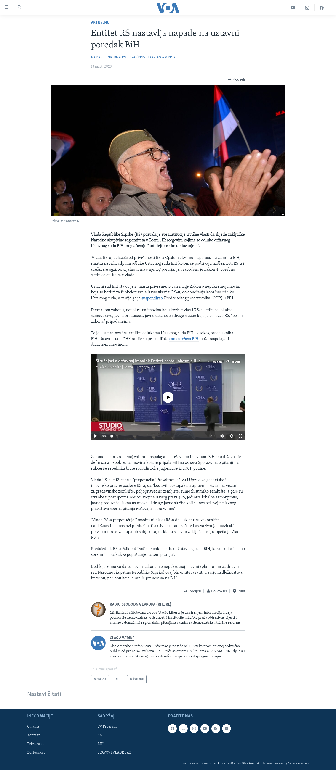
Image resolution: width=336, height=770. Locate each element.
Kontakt (33, 735)
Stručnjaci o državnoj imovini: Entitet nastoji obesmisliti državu (153, 361)
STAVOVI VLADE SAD (114, 753)
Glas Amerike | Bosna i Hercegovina (127, 367)
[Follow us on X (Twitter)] (183, 728)
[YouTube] (293, 7)
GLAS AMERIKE (165, 57)
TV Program (107, 727)
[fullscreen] (240, 435)
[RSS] (215, 728)
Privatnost (35, 744)
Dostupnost (36, 753)
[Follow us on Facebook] (172, 728)
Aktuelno (100, 23)
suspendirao (152, 298)
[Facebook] (322, 7)
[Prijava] (226, 728)
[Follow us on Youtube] (204, 728)
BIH (101, 744)
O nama (33, 727)
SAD (101, 735)
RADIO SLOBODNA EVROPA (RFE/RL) (121, 57)
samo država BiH (184, 339)
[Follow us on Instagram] (194, 728)
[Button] (236, 79)
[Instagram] (307, 7)
